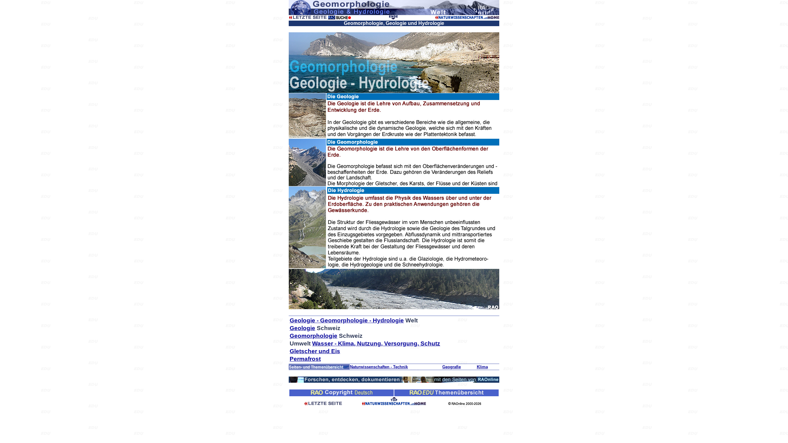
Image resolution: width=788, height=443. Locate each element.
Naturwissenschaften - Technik (379, 367)
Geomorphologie (313, 336)
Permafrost (305, 359)
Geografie (451, 367)
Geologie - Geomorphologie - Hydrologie (347, 320)
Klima (482, 367)
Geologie (302, 328)
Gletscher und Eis (315, 351)
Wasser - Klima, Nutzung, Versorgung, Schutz (376, 343)
